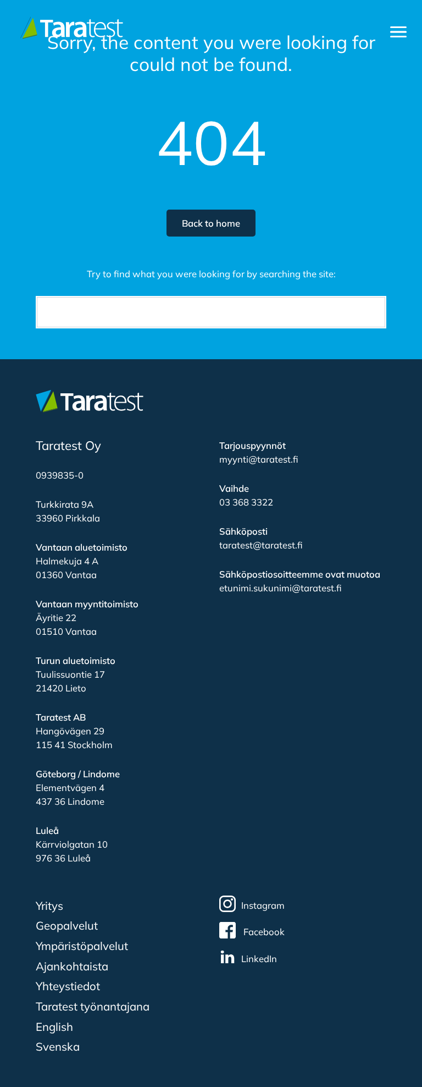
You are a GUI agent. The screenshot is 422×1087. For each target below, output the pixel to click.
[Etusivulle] (69, 27)
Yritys (49, 905)
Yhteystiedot (68, 986)
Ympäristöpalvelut (82, 945)
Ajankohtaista (72, 966)
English (54, 1026)
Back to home (211, 223)
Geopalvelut (67, 925)
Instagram (263, 905)
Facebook (263, 931)
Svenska (58, 1046)
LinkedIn (259, 958)
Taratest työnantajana (92, 1006)
